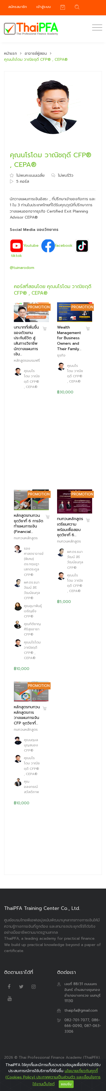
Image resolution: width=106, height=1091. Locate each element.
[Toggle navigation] (95, 27)
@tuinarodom (22, 268)
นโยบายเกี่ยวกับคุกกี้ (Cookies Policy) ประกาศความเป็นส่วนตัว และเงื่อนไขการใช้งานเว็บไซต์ (53, 1077)
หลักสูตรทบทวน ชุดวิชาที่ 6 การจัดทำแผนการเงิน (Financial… (28, 524)
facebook (64, 245)
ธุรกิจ (61, 355)
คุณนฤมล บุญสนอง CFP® (31, 745)
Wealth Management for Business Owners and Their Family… (69, 338)
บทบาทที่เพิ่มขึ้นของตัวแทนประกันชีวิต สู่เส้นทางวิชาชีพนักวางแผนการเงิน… (26, 340)
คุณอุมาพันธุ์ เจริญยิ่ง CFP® (33, 611)
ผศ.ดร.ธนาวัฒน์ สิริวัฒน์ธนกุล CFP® (32, 590)
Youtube (31, 245)
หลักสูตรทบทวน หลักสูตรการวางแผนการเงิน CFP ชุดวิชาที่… (27, 715)
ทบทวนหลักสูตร (26, 538)
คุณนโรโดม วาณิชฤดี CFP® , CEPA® (32, 378)
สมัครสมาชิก (17, 6)
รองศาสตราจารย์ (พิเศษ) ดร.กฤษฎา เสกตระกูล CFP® (33, 561)
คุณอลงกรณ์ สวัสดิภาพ (31, 786)
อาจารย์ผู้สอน (36, 53)
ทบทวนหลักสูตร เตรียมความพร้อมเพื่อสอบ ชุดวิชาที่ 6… (70, 527)
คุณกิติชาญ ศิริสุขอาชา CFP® (32, 629)
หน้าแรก (10, 53)
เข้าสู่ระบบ (43, 6)
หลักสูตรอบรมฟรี (27, 360)
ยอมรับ (66, 1084)
